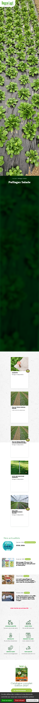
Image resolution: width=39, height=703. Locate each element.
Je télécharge (17, 690)
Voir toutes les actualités (19, 608)
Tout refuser (19, 700)
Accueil (14, 178)
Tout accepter (7, 700)
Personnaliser (32, 700)
